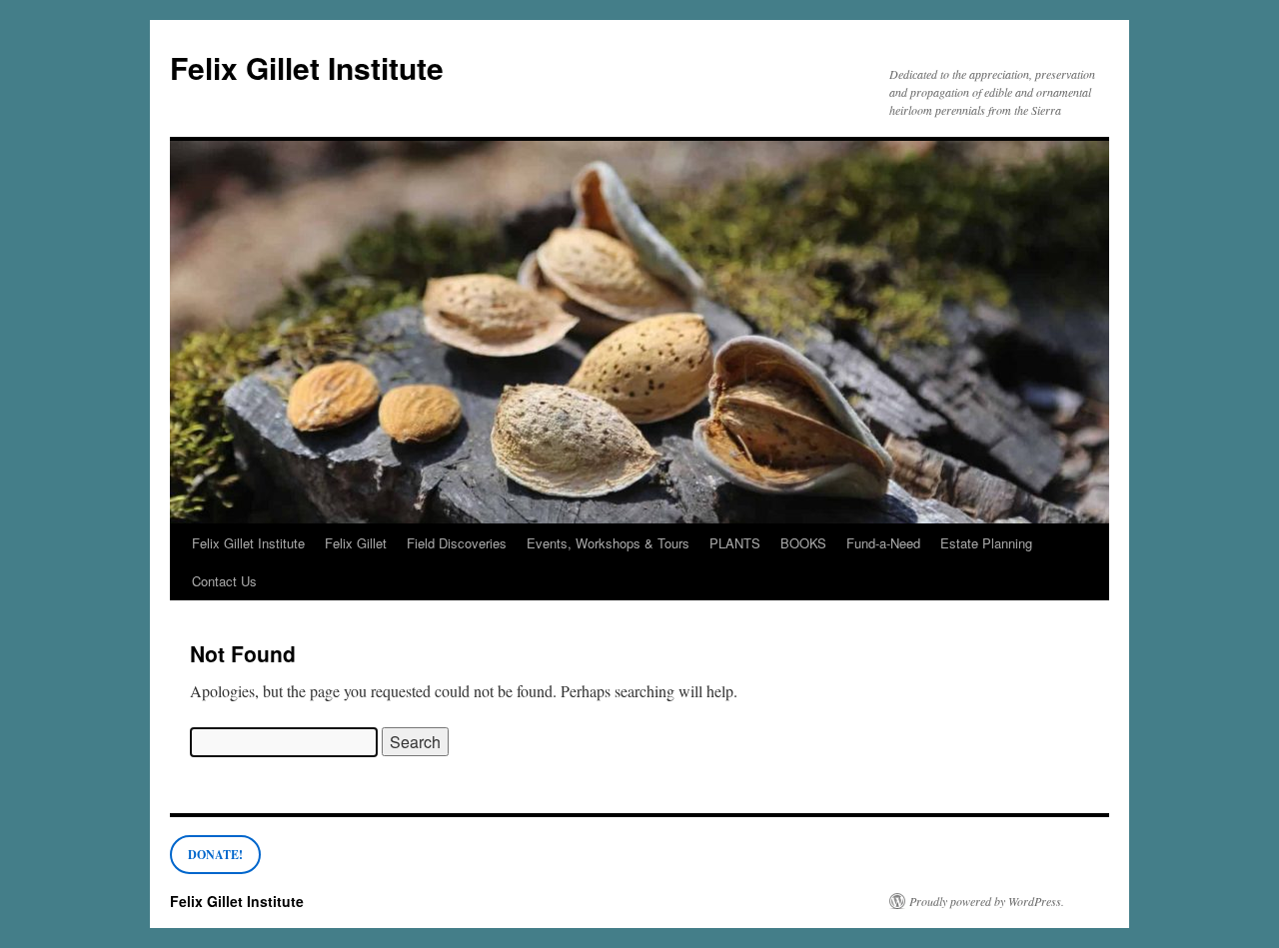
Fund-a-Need (883, 542)
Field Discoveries (457, 542)
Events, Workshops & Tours (608, 542)
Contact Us (224, 580)
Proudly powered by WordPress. (986, 901)
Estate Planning (986, 542)
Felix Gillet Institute (307, 67)
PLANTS (734, 542)
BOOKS (803, 542)
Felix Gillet (356, 542)
